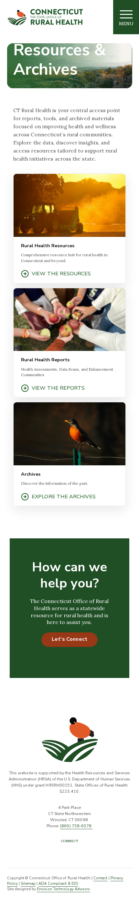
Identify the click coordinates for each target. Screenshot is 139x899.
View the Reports (58, 388)
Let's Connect (69, 639)
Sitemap (28, 883)
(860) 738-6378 (76, 826)
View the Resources (61, 273)
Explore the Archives (64, 496)
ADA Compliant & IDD (58, 883)
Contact (100, 878)
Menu (126, 23)
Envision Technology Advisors (63, 889)
